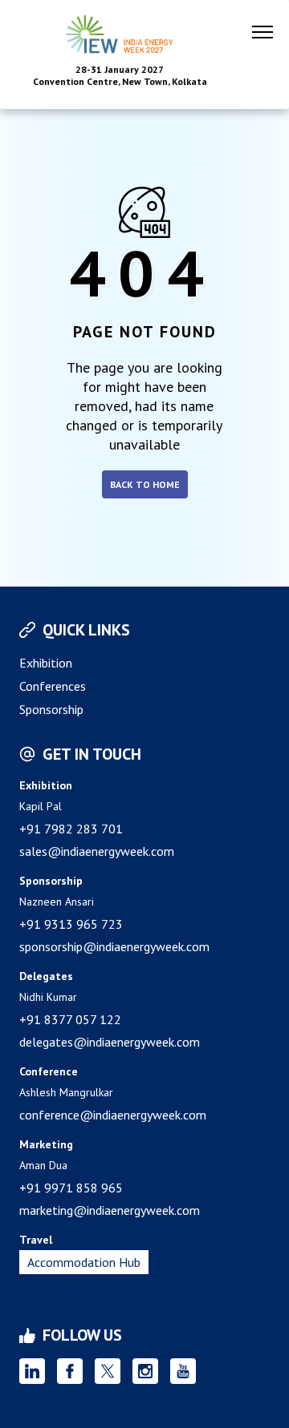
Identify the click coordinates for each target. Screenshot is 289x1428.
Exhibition (45, 663)
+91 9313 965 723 (71, 924)
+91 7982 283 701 (71, 829)
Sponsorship (51, 709)
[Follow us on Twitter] (107, 1371)
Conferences (52, 686)
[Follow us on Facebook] (70, 1371)
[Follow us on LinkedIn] (32, 1371)
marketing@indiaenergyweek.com (109, 1210)
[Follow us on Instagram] (145, 1371)
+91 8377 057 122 (70, 1019)
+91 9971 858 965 (71, 1188)
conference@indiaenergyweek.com (112, 1115)
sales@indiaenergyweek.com (96, 851)
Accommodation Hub (83, 1262)
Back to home (145, 484)
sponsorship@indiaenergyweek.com (114, 946)
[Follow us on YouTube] (183, 1371)
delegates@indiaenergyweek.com (109, 1042)
